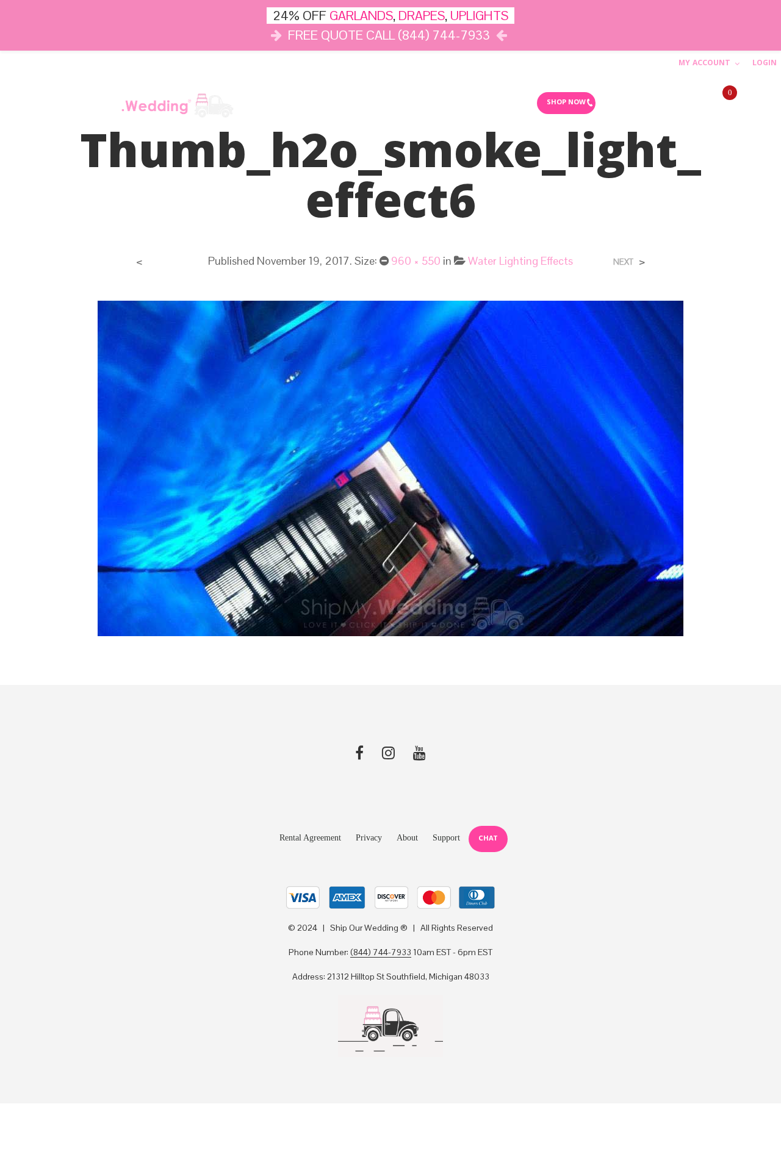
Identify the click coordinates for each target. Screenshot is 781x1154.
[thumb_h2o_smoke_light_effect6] (390, 467)
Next (623, 262)
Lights (316, 102)
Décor (262, 102)
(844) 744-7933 (380, 953)
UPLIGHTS (479, 15)
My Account (704, 63)
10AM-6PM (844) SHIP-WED (647, 103)
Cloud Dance (439, 102)
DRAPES (421, 15)
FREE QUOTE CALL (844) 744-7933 (389, 35)
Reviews (503, 102)
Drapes (370, 102)
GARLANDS (361, 15)
